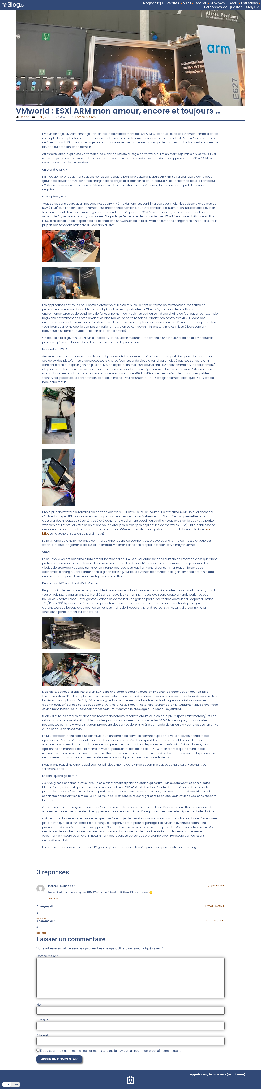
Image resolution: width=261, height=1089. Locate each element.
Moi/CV (252, 7)
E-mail (42, 1020)
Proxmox (217, 3)
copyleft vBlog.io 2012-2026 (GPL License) (216, 1074)
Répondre (53, 898)
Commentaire (47, 955)
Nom (41, 1004)
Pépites (173, 3)
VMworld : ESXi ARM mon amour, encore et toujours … (118, 111)
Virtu (187, 3)
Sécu (233, 3)
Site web (42, 1035)
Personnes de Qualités (223, 7)
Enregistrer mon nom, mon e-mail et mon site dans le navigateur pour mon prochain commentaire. (111, 1050)
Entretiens (249, 3)
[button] (11, 1084)
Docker (201, 3)
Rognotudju (153, 3)
